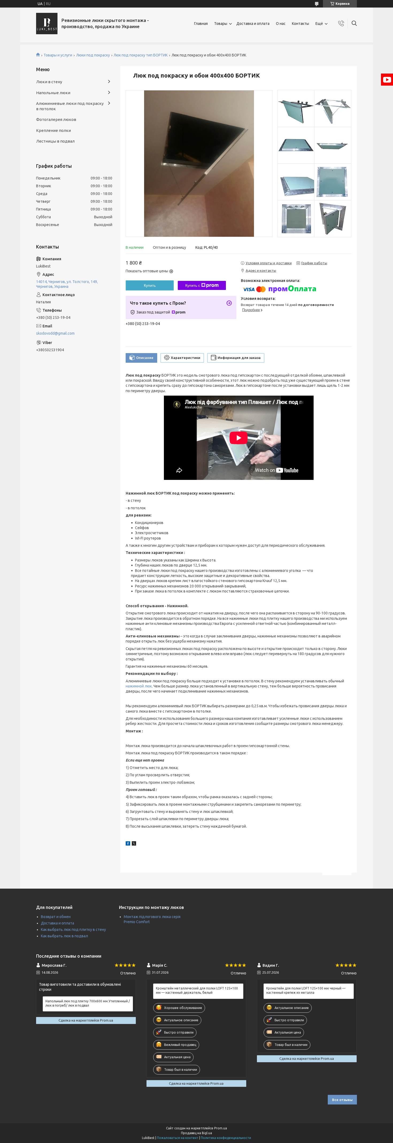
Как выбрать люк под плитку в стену (73, 929)
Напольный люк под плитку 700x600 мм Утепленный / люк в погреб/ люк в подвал (87, 1003)
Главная (201, 23)
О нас (281, 23)
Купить (150, 285)
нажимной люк (139, 686)
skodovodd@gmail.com (55, 333)
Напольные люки (53, 92)
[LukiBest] (46, 23)
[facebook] (128, 844)
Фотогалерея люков (56, 119)
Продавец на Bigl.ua (196, 1133)
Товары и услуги (58, 55)
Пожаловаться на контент (177, 1138)
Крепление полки (53, 130)
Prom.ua (220, 1128)
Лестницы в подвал (55, 141)
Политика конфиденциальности (226, 1138)
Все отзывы (342, 1100)
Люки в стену (49, 81)
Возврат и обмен (56, 917)
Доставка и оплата (252, 23)
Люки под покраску (93, 55)
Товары (220, 23)
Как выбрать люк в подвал (64, 936)
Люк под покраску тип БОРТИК (141, 55)
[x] (134, 844)
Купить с (192, 285)
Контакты (300, 23)
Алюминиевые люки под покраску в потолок (69, 106)
